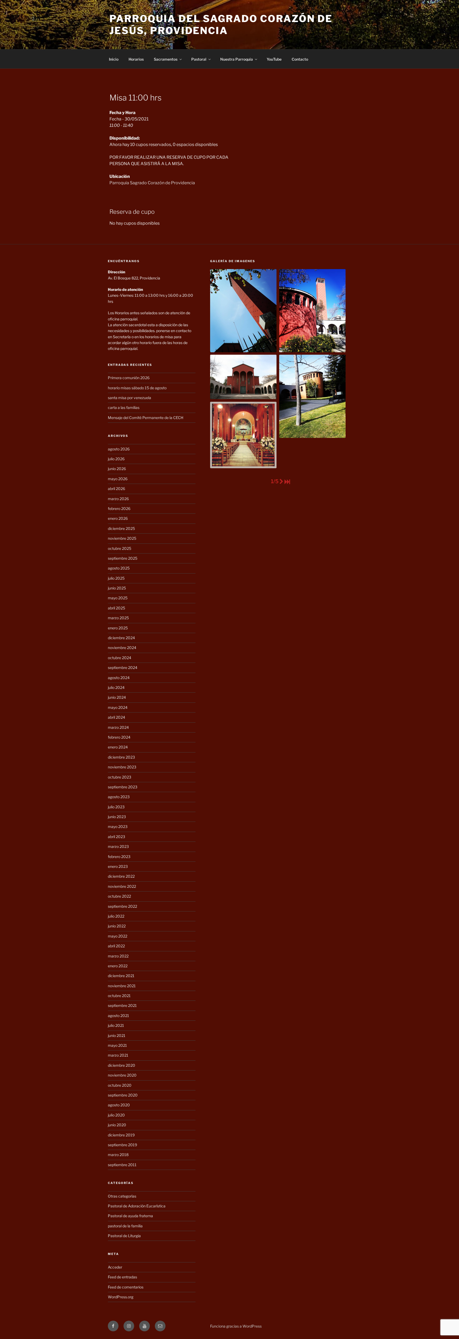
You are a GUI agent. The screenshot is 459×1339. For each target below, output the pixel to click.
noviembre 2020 (122, 1075)
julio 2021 (116, 1025)
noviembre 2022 (122, 886)
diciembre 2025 (121, 528)
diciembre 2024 (121, 637)
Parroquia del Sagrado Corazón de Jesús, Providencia (221, 24)
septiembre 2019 (122, 1145)
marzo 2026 (118, 498)
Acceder (115, 1267)
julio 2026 (116, 459)
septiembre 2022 (122, 906)
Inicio (113, 59)
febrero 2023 (119, 856)
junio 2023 (117, 816)
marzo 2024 (118, 727)
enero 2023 (118, 866)
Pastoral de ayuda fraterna (130, 1216)
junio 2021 (116, 1035)
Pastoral (198, 59)
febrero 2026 (119, 508)
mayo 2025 (118, 598)
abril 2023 (116, 836)
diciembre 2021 (121, 975)
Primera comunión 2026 (129, 377)
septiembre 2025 (122, 558)
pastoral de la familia (125, 1226)
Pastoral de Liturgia (124, 1235)
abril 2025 (116, 608)
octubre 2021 (119, 995)
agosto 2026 (119, 449)
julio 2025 (116, 578)
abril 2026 (116, 488)
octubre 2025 (119, 548)
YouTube (274, 59)
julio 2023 (116, 807)
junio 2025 (117, 588)
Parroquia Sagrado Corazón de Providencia (152, 182)
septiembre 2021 (122, 1005)
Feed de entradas (122, 1277)
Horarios (136, 59)
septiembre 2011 (122, 1164)
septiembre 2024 (122, 667)
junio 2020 (117, 1125)
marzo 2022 (118, 956)
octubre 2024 (119, 657)
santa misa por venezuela (129, 397)
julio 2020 (116, 1115)
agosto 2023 (119, 796)
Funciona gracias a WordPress (236, 1326)
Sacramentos (165, 59)
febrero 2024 (119, 737)
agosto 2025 (119, 568)
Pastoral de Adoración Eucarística (136, 1206)
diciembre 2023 (121, 757)
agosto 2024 (119, 677)
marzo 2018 (118, 1154)
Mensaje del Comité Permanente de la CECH (145, 417)
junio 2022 (117, 926)
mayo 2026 (118, 478)
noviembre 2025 (122, 538)
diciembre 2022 (121, 876)
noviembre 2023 (122, 767)
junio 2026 (117, 468)
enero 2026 (118, 518)
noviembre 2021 (122, 986)
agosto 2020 (119, 1105)
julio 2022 (116, 916)
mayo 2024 (118, 707)
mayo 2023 (118, 826)
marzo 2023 (118, 846)
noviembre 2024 (122, 647)
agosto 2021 (118, 1015)
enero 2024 (118, 747)
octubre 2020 (119, 1085)
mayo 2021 (117, 1045)
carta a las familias (123, 407)
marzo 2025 (118, 618)
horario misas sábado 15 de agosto (137, 388)
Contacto (300, 59)
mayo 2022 (117, 936)
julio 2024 (116, 687)
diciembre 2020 (121, 1065)
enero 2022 (118, 966)
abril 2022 (116, 946)
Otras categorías (122, 1196)
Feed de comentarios (125, 1287)
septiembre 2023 (122, 787)
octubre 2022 (119, 896)
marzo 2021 (118, 1055)
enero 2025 (118, 628)
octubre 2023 (119, 777)
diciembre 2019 (121, 1135)
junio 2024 (117, 697)
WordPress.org (120, 1297)
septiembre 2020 (123, 1095)
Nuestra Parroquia (236, 59)
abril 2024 (116, 717)
